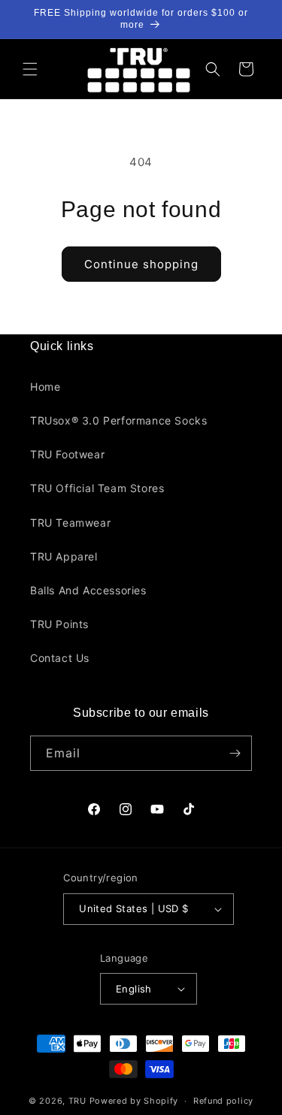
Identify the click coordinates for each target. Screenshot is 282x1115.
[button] (30, 69)
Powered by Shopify (134, 1100)
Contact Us (59, 657)
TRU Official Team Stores (97, 488)
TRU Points (59, 624)
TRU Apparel (64, 556)
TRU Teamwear (70, 522)
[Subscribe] (234, 753)
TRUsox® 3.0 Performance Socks (118, 420)
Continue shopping (141, 264)
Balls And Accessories (88, 590)
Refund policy (223, 1100)
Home (45, 386)
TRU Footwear (67, 454)
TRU (77, 1100)
